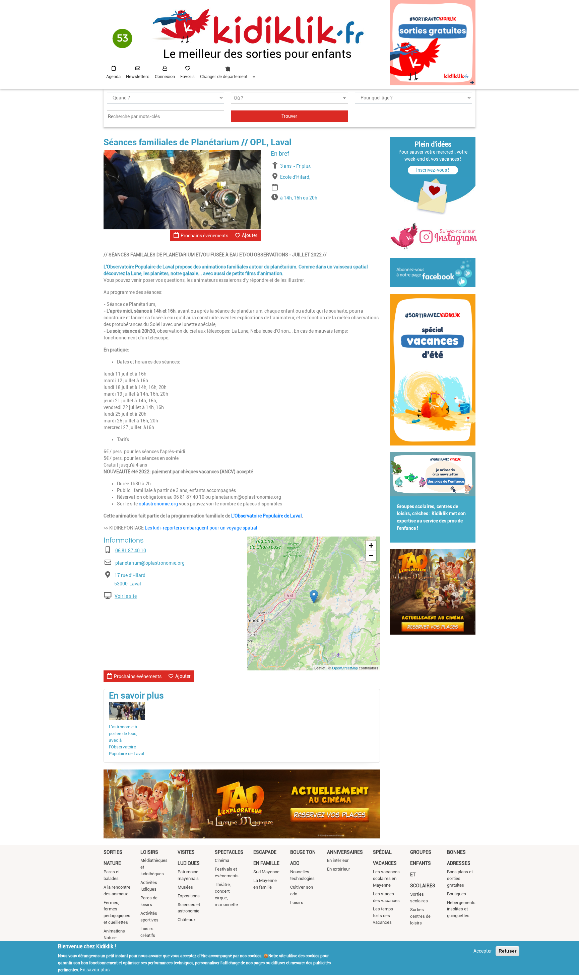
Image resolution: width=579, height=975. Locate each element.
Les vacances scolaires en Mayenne (386, 878)
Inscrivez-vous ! (432, 170)
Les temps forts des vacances (383, 915)
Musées (185, 887)
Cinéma (222, 860)
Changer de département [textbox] (223, 76)
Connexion (165, 76)
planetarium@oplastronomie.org (150, 563)
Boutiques (456, 893)
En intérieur (338, 860)
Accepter (482, 951)
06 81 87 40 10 (130, 550)
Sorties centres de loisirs (420, 916)
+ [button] (371, 545)
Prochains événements (204, 235)
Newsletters (137, 76)
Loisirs (149, 852)
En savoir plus (95, 969)
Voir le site (126, 596)
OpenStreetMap (345, 667)
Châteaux (187, 919)
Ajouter (249, 235)
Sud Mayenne (266, 871)
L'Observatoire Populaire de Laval (266, 515)
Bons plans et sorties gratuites (460, 878)
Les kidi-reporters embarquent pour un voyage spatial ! (202, 528)
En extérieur (338, 869)
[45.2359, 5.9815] (314, 596)
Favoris (187, 76)
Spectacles (229, 852)
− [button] (371, 556)
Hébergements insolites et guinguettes (461, 909)
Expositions (189, 895)
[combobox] (227, 70)
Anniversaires (345, 852)
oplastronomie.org (158, 503)
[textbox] (289, 98)
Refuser (507, 951)
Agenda (113, 76)
